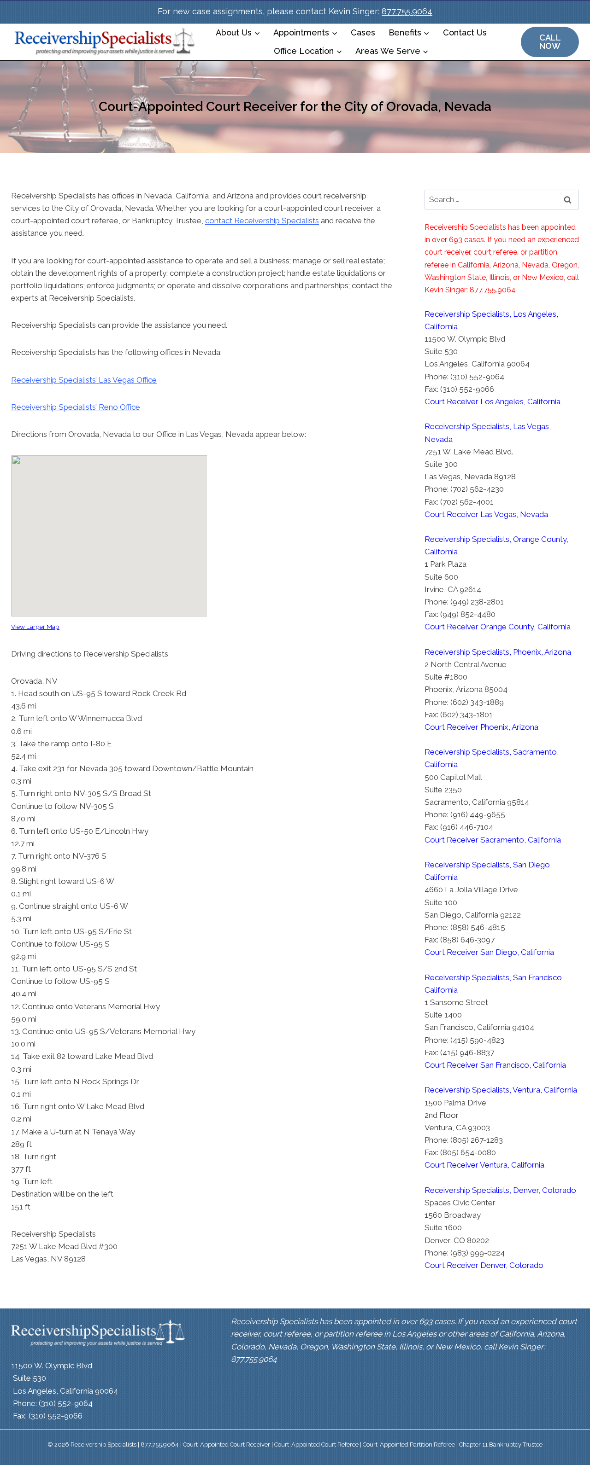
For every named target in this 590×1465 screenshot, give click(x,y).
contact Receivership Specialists (262, 220)
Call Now (550, 42)
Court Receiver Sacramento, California (493, 839)
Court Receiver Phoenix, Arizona (481, 727)
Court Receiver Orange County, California (498, 626)
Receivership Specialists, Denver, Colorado (500, 1190)
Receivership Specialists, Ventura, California (501, 1089)
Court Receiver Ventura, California (484, 1164)
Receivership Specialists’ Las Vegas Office (84, 379)
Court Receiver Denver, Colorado (484, 1265)
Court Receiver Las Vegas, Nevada (486, 514)
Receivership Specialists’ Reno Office (75, 407)
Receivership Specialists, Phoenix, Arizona (498, 652)
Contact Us (465, 32)
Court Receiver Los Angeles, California (492, 401)
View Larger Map (35, 626)
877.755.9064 (407, 11)
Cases (363, 32)
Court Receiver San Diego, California (489, 952)
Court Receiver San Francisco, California (495, 1065)
